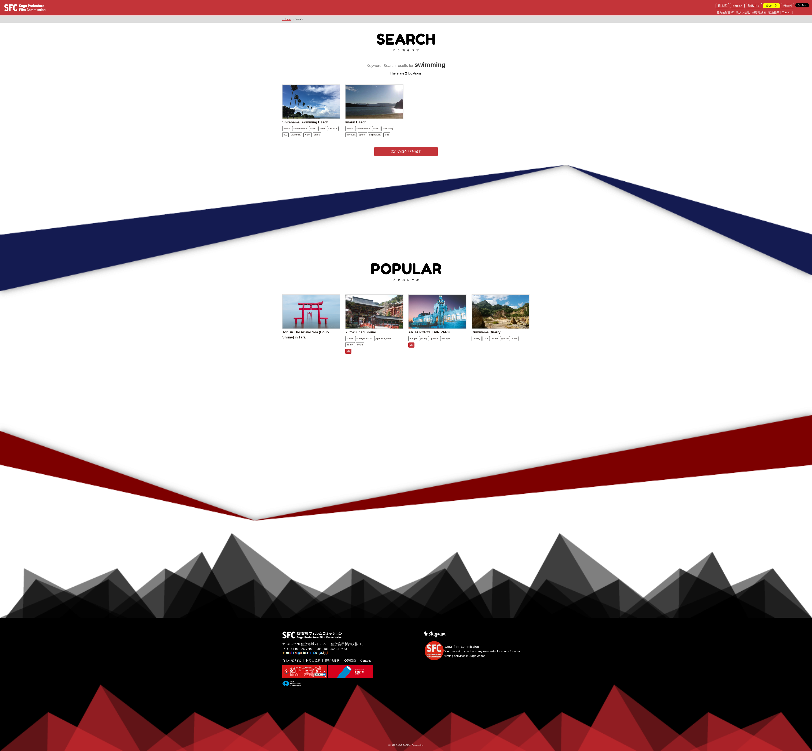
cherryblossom (364, 338)
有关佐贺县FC (725, 12)
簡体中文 (771, 5)
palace (434, 338)
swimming (296, 134)
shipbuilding (375, 134)
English (737, 5)
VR (348, 351)
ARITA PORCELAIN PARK (429, 332)
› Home (286, 19)
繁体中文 (754, 5)
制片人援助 (743, 12)
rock (486, 338)
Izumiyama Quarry (486, 332)
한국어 (787, 5)
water (307, 134)
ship (387, 134)
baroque (446, 338)
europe (413, 338)
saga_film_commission (461, 646)
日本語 (722, 5)
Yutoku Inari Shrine (360, 332)
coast (313, 128)
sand (322, 128)
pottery (424, 338)
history (350, 344)
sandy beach (300, 128)
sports (362, 134)
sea (285, 134)
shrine (350, 338)
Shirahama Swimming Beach (305, 122)
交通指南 (773, 12)
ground (505, 338)
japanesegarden (384, 338)
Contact (786, 12)
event (360, 344)
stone (495, 338)
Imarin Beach (355, 122)
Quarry (476, 338)
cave (514, 338)
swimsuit (332, 128)
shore (317, 134)
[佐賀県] (291, 684)
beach (287, 128)
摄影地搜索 (759, 12)
